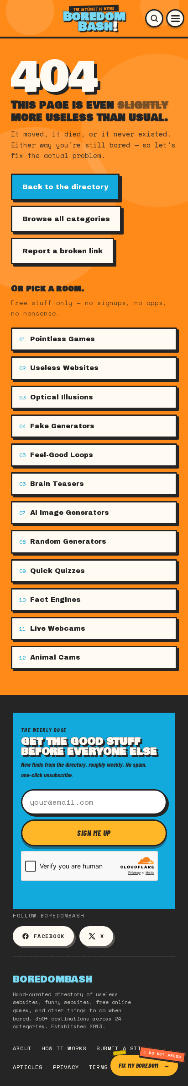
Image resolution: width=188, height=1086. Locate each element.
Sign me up (94, 832)
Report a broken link (62, 251)
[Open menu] (175, 18)
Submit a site (120, 1048)
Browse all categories (66, 219)
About (22, 1048)
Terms (98, 1067)
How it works (64, 1048)
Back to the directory (65, 187)
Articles (28, 1067)
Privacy (66, 1067)
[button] (154, 18)
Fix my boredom (138, 1065)
